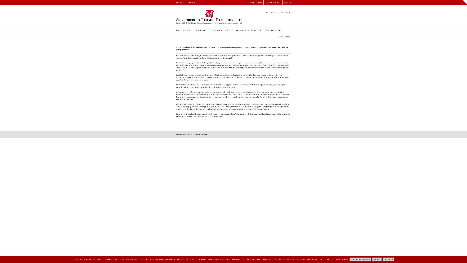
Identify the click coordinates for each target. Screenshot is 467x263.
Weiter (287, 37)
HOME (178, 30)
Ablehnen (377, 259)
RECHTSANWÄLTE (215, 30)
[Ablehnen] (464, 259)
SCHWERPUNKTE (200, 30)
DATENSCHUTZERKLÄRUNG (273, 3)
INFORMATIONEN (242, 30)
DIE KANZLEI (187, 30)
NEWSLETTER (256, 30)
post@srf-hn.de (192, 3)
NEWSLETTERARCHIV (256, 3)
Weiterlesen (388, 259)
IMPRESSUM (287, 3)
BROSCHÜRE (229, 30)
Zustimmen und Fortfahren (360, 259)
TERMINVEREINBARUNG (272, 30)
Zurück (281, 37)
